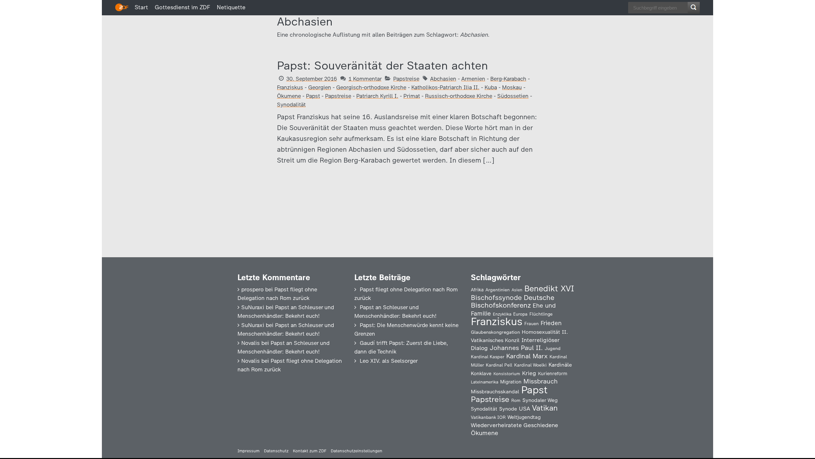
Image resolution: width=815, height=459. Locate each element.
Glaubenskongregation (495, 332)
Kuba (491, 87)
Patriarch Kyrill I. (377, 96)
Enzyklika (502, 314)
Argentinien (497, 289)
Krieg (529, 373)
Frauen (531, 323)
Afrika (477, 290)
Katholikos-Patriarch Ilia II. (445, 87)
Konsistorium (506, 373)
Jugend (553, 348)
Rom (516, 400)
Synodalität (291, 104)
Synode (508, 409)
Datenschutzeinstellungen (356, 450)
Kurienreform (552, 373)
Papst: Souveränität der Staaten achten (382, 65)
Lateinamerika (484, 382)
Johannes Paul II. (516, 348)
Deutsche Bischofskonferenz (512, 301)
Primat (411, 96)
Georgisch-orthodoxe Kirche (371, 87)
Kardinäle (560, 364)
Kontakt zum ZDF (309, 450)
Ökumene (289, 96)
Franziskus (290, 87)
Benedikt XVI (549, 288)
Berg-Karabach (508, 79)
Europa (520, 314)
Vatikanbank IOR (488, 417)
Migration (510, 382)
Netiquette (231, 7)
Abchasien (443, 79)
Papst (313, 96)
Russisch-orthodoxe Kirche (458, 96)
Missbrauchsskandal (495, 392)
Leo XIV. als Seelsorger (389, 361)
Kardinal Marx (527, 356)
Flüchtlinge (541, 314)
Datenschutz (276, 450)
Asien (517, 290)
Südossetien (512, 96)
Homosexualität (541, 332)
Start (141, 7)
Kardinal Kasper (487, 356)
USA (524, 408)
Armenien (473, 79)
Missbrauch (540, 381)
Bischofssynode (496, 298)
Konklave (481, 373)
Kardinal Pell (499, 365)
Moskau (512, 87)
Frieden (551, 323)
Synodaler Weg (540, 400)
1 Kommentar (364, 79)
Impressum (248, 450)
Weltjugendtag (524, 417)
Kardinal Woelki (530, 365)
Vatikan (545, 407)
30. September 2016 (311, 79)
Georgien (319, 87)
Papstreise (406, 79)
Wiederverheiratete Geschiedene (514, 425)
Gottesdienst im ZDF (182, 7)
